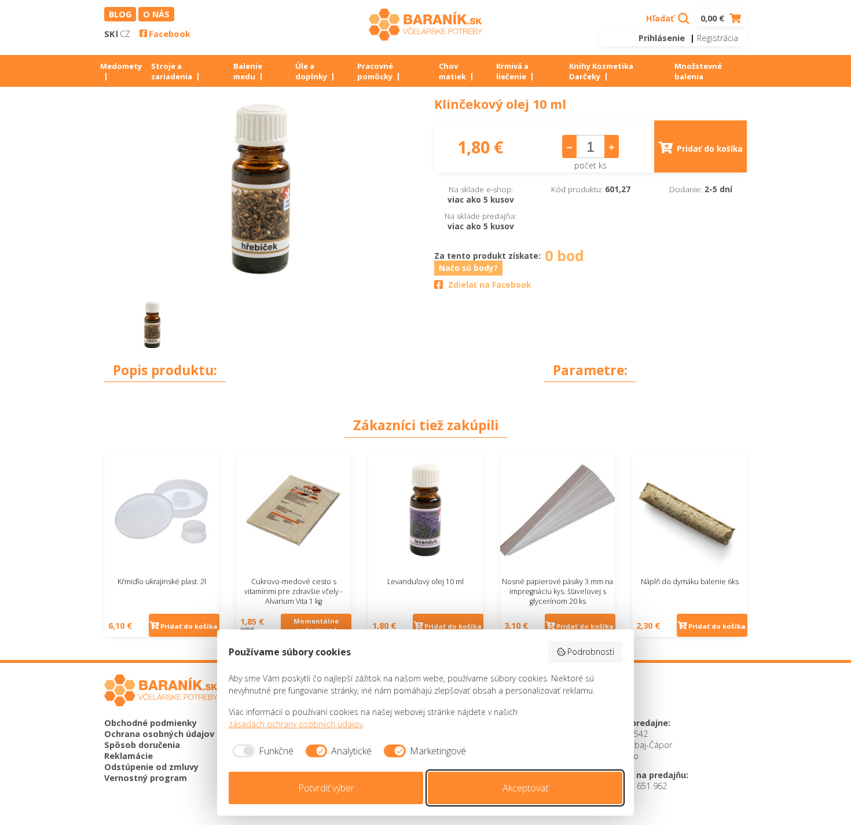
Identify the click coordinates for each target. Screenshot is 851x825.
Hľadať (661, 18)
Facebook (169, 33)
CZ (125, 33)
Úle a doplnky (311, 71)
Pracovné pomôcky (375, 71)
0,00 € (713, 18)
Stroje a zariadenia (171, 71)
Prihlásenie (662, 37)
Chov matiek (452, 71)
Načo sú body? (468, 268)
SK (109, 33)
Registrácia (717, 37)
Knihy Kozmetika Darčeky (601, 71)
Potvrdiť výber (326, 788)
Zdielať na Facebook (489, 285)
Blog (120, 14)
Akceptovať (525, 788)
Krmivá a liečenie (512, 71)
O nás (156, 14)
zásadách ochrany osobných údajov (295, 723)
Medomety (121, 66)
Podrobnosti (590, 651)
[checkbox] (261, 751)
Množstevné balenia (698, 71)
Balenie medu (247, 71)
